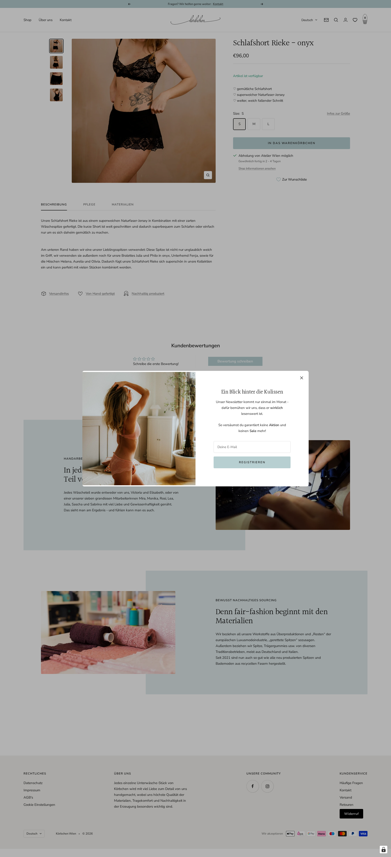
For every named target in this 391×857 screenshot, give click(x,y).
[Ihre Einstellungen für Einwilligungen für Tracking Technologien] (383, 849)
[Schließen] (301, 377)
